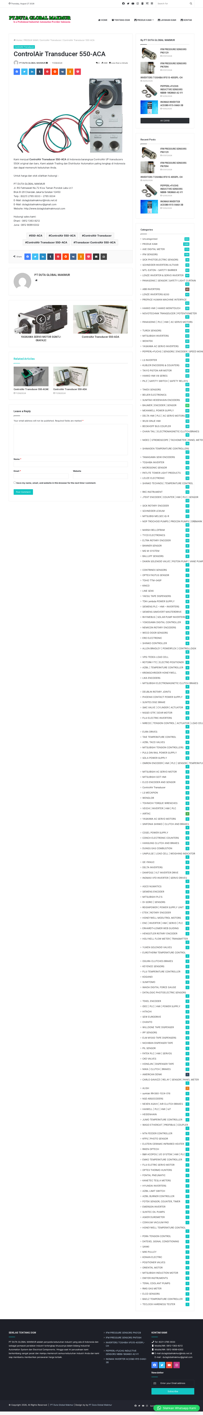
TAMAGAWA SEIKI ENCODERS (158, 457)
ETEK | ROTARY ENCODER (156, 912)
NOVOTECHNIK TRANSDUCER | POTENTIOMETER (169, 313)
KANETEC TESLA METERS (156, 1180)
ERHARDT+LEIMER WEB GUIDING (160, 928)
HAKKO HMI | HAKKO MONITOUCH (161, 308)
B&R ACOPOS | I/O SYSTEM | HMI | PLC (163, 1154)
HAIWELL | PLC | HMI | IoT (156, 1109)
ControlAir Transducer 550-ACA (47, 242)
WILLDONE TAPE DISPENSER (158, 1027)
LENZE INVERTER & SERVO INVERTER (162, 275)
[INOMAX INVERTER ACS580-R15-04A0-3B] (149, 107)
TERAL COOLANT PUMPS (156, 1283)
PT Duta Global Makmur (62, 1405)
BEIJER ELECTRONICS (154, 394)
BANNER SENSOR (152, 545)
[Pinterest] (47, 72)
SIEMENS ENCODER (153, 891)
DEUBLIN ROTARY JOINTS (156, 691)
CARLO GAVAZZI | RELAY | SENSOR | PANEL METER (170, 1079)
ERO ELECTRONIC (152, 638)
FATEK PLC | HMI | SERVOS (157, 1053)
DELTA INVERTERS (152, 867)
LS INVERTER (149, 360)
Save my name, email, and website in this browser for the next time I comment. (56, 483)
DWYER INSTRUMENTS (155, 1278)
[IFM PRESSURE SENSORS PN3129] (149, 54)
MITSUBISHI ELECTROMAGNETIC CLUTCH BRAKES (170, 683)
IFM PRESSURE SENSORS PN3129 (123, 1332)
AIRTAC (146, 813)
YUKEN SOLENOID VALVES (157, 947)
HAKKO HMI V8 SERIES (154, 375)
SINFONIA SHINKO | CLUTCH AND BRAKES (165, 824)
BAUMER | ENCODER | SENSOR (159, 405)
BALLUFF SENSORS (153, 556)
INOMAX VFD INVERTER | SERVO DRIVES (164, 877)
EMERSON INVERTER (153, 1206)
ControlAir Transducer (50, 40)
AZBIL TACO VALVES (153, 742)
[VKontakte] (62, 72)
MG (150, 551)
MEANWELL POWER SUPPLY (158, 410)
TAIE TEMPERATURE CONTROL (159, 737)
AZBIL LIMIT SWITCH (153, 1191)
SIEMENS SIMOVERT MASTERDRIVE (162, 611)
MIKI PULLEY (149, 1251)
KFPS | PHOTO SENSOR (155, 1138)
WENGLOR (148, 797)
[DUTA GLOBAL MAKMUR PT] (40, 20)
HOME (104, 20)
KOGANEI (147, 976)
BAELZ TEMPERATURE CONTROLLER (162, 1299)
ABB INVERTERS (151, 289)
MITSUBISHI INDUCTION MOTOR (160, 1272)
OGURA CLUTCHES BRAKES (157, 961)
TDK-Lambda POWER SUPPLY (158, 601)
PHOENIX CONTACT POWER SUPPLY (162, 697)
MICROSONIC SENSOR (154, 467)
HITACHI (147, 1011)
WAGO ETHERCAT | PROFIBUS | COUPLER (165, 1124)
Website (77, 471)
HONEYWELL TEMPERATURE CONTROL (164, 1227)
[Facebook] (17, 72)
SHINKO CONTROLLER (154, 643)
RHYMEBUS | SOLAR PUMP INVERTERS (163, 617)
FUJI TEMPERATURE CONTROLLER (161, 971)
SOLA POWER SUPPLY (154, 758)
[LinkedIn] (32, 72)
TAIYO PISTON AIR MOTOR (157, 370)
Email (17, 471)
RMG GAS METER (151, 1288)
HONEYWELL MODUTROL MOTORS (161, 917)
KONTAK (187, 20)
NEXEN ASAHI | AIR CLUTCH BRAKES (162, 1103)
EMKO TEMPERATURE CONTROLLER (162, 1159)
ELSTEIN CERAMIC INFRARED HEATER (163, 1143)
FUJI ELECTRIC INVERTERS (157, 718)
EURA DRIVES (149, 731)
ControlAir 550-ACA (63, 235)
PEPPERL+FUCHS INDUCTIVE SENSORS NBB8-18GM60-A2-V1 (171, 89)
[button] (176, 1408)
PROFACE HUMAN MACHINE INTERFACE (164, 299)
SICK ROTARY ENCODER (155, 505)
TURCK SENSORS (151, 330)
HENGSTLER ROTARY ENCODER (159, 933)
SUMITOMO (148, 982)
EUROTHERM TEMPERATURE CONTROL (164, 952)
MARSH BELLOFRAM (153, 530)
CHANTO (147, 1022)
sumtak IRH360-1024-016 (156, 1093)
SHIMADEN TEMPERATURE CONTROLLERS (165, 448)
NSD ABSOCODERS (152, 1098)
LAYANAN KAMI (168, 20)
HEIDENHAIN (149, 1114)
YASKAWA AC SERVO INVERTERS (160, 346)
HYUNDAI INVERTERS (154, 1185)
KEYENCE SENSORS (153, 966)
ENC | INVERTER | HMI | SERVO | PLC (162, 923)
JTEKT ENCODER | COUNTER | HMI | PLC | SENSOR (170, 497)
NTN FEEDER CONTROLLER (157, 1133)
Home (19, 40)
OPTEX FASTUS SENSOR (155, 575)
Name (17, 459)
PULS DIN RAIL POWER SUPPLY (159, 752)
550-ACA (36, 235)
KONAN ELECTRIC (152, 1257)
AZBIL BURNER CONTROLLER (158, 1196)
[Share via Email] (96, 256)
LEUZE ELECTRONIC (153, 478)
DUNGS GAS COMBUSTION (157, 848)
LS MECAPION (150, 792)
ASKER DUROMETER (153, 1217)
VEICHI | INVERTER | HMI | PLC (159, 808)
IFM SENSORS (150, 254)
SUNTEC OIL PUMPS (153, 1212)
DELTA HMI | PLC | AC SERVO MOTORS (163, 415)
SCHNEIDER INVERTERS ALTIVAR (160, 264)
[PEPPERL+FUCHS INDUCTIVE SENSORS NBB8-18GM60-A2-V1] (149, 91)
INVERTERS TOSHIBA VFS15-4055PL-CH (162, 77)
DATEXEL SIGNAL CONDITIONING (160, 1241)
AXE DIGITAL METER (153, 249)
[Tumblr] (39, 72)
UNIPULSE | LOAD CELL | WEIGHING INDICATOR (168, 853)
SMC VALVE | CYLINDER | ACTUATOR (162, 707)
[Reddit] (55, 72)
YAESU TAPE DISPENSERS (156, 596)
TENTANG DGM (122, 20)
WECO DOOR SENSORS (155, 632)
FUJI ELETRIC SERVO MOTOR (158, 1164)
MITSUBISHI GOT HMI (154, 777)
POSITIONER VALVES (153, 1262)
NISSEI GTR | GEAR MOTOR (157, 712)
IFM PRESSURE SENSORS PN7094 (123, 1337)
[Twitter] (24, 72)
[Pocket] (78, 72)
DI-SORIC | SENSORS (153, 902)
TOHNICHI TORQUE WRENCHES (159, 803)
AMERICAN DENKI (152, 1074)
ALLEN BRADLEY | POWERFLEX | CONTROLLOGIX (169, 648)
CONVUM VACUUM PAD (155, 1222)
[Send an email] (47, 63)
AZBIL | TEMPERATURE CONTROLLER (162, 667)
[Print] (104, 256)
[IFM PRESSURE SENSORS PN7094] (149, 68)
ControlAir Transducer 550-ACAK (31, 389)
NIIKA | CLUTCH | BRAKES (156, 1069)
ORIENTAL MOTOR (152, 1267)
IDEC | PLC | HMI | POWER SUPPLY (161, 1006)
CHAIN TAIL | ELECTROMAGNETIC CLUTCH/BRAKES (170, 431)
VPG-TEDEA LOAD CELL (155, 657)
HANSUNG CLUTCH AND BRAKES (160, 843)
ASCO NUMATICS (151, 886)
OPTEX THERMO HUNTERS (157, 1170)
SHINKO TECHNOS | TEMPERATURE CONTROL (167, 483)
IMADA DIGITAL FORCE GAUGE (159, 987)
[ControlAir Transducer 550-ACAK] (31, 376)
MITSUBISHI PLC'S (152, 896)
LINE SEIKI (148, 590)
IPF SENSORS (149, 1032)
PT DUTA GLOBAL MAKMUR (32, 63)
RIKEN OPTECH (150, 1149)
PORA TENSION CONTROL (156, 1236)
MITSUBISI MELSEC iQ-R (155, 516)
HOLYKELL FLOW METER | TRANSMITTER (165, 938)
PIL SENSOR (149, 1048)
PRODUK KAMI (144, 20)
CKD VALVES (149, 1058)
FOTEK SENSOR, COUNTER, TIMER (161, 1201)
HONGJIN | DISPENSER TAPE (158, 1064)
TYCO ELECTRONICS (153, 535)
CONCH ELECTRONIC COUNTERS (160, 837)
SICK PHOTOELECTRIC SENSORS (160, 259)
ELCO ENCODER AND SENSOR (158, 782)
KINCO (146, 585)
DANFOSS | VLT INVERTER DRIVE (160, 872)
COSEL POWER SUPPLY (155, 832)
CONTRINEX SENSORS (154, 570)
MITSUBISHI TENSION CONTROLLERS (162, 747)
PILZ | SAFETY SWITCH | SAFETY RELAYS (165, 381)
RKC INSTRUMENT (152, 491)
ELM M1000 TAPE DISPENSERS (159, 1037)
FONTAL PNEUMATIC (153, 1175)
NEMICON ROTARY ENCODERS (159, 627)
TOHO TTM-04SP (151, 580)
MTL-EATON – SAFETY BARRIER (159, 270)
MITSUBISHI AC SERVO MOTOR (159, 771)
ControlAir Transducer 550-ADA (70, 389)
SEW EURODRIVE (151, 1016)
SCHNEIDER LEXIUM (153, 511)
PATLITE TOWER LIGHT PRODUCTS (161, 472)
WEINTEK (147, 341)
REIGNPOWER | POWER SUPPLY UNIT (163, 907)
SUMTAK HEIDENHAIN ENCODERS (161, 400)
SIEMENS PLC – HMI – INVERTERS (160, 606)
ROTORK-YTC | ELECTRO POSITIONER (163, 662)
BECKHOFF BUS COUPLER (156, 426)
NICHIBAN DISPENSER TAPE (157, 1043)
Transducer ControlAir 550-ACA (95, 242)
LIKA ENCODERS (151, 678)
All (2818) (165, 120)
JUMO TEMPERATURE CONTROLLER (162, 1119)
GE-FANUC (148, 862)
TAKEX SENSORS (151, 389)
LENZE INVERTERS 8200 (155, 294)
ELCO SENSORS (151, 1293)
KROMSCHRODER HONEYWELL (159, 672)
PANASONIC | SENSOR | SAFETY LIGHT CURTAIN (169, 280)
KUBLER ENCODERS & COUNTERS (160, 365)
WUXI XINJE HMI (151, 421)
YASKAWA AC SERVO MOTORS (159, 818)
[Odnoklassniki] (70, 72)
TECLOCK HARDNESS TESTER (158, 1304)
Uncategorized (149, 239)
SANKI (145, 1246)
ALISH (145, 1088)
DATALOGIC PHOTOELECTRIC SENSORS (164, 992)
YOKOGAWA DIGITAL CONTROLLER (161, 622)
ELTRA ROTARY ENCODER (156, 540)
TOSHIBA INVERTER (153, 462)
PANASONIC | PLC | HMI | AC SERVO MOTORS (167, 322)
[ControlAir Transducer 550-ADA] (70, 376)
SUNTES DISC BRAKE (153, 702)
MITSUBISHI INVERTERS (155, 335)
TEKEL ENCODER (151, 1001)
